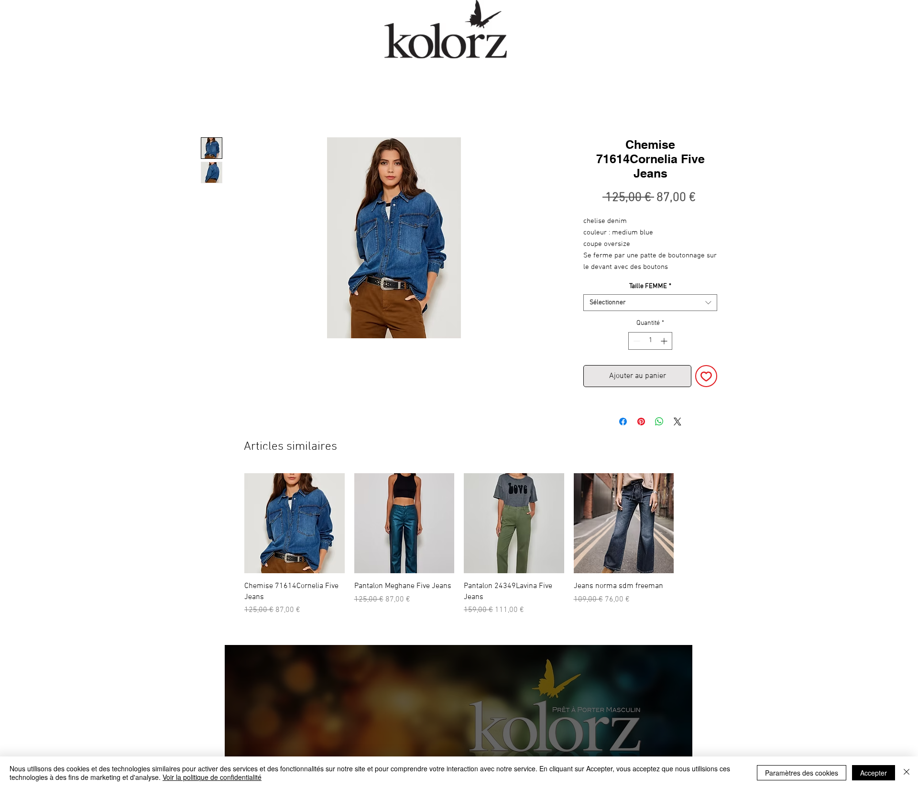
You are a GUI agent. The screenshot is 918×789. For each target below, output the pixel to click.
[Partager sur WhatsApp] (659, 421)
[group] (459, 544)
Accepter (873, 773)
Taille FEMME (650, 286)
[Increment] (665, 341)
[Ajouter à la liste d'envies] (706, 376)
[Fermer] (906, 772)
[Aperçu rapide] (294, 523)
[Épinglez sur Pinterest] (641, 421)
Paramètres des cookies (801, 773)
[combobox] (650, 302)
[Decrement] (636, 341)
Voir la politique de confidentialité (212, 777)
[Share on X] (677, 421)
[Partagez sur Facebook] (623, 421)
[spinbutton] (650, 341)
